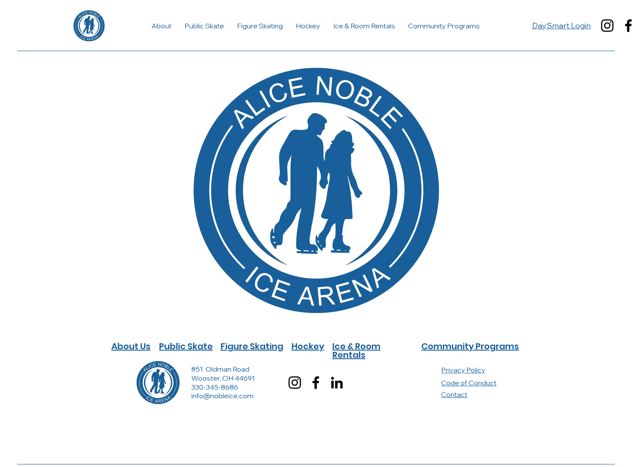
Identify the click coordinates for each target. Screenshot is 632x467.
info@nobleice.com (222, 395)
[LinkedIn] (336, 382)
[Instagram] (607, 25)
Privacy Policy (463, 370)
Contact (454, 394)
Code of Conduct (469, 382)
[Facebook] (315, 382)
